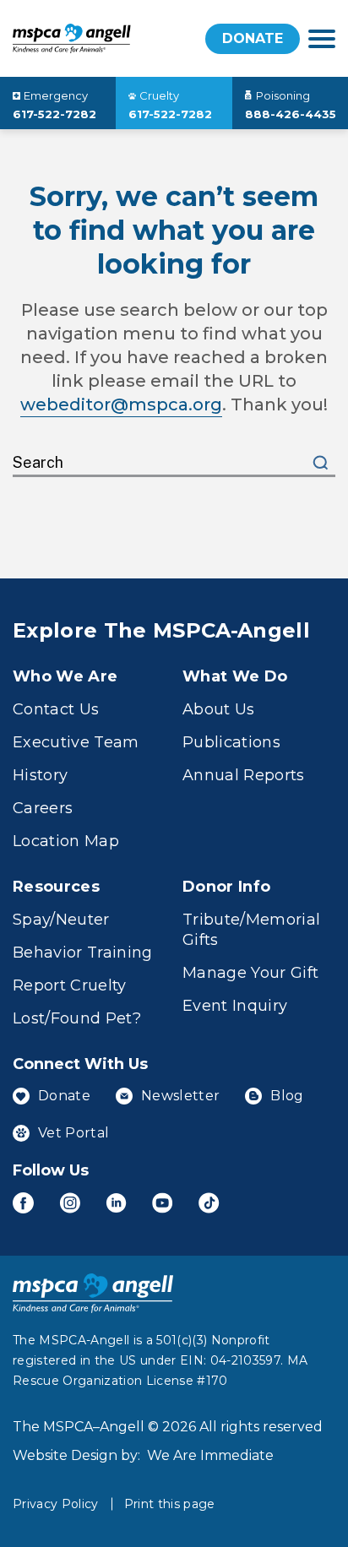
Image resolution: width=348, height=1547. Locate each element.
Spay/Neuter (61, 919)
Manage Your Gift (250, 972)
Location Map (66, 841)
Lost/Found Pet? (77, 1018)
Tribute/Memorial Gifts (251, 929)
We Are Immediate (210, 1455)
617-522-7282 (54, 114)
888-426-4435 (290, 114)
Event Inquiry (234, 1005)
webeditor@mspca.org (121, 404)
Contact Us (56, 709)
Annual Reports (243, 775)
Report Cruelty (70, 985)
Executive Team (76, 742)
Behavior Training (83, 952)
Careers (43, 808)
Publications (231, 742)
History (40, 775)
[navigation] (321, 39)
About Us (218, 709)
